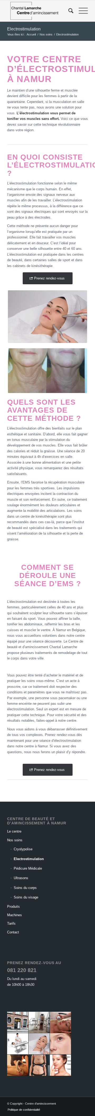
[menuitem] (68, 10)
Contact (13, 932)
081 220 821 (21, 970)
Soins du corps (25, 888)
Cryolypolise (23, 849)
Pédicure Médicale (28, 868)
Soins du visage (26, 897)
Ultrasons (21, 878)
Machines (14, 915)
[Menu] (80, 10)
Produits (13, 907)
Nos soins (14, 840)
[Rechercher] (68, 10)
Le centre (14, 831)
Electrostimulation (24, 29)
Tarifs (11, 923)
